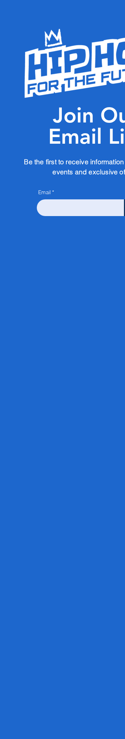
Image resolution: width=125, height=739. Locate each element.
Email (44, 192)
